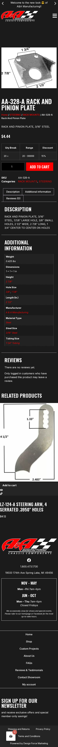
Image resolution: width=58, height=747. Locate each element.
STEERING (15, 114)
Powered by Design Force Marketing (29, 743)
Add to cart (39, 166)
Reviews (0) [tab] (13, 198)
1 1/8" (14, 291)
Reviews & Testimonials (29, 670)
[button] (3, 3)
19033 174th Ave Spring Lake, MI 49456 (29, 572)
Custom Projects (29, 648)
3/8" (8, 291)
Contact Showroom (29, 677)
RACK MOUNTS (31, 114)
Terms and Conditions (29, 736)
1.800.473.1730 (29, 566)
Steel (8, 322)
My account (29, 684)
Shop (29, 641)
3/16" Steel (11, 332)
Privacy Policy (43, 729)
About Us (29, 655)
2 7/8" (9, 281)
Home (4, 114)
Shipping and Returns (19, 729)
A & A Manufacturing (17, 312)
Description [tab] (13, 191)
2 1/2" (9, 302)
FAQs (29, 663)
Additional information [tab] (38, 191)
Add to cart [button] (9, 485)
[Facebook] (29, 560)
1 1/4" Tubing (13, 343)
